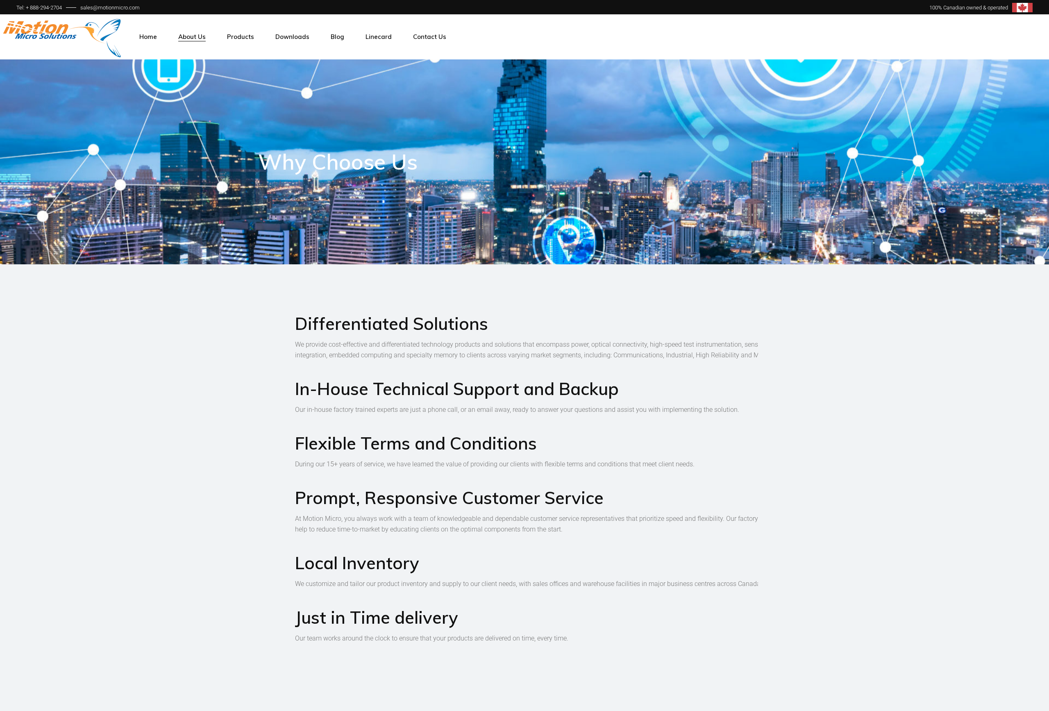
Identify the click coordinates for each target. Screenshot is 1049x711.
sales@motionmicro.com (110, 8)
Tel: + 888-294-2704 (39, 8)
